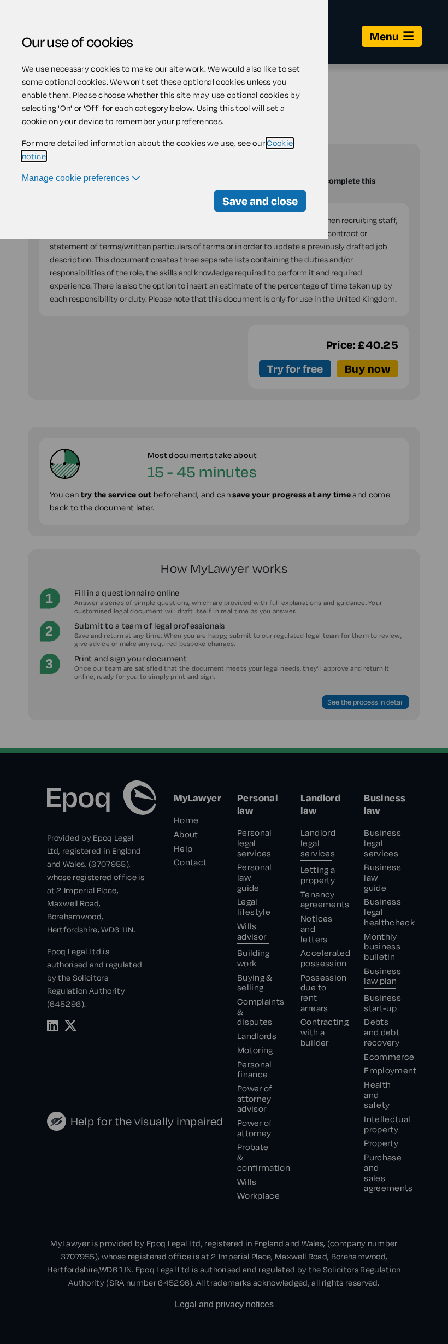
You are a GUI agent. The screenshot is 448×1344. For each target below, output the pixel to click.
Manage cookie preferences (77, 178)
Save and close (260, 201)
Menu (384, 36)
